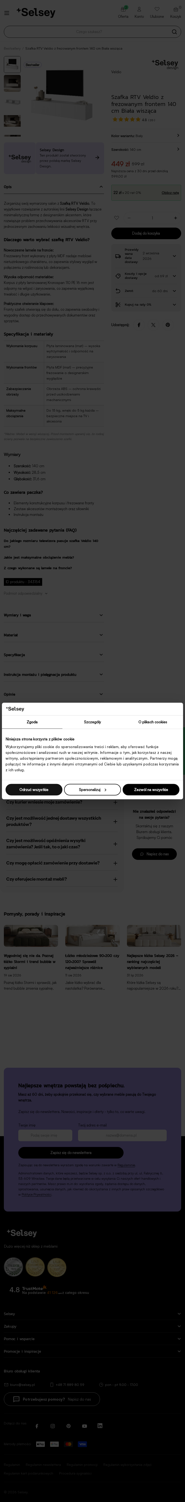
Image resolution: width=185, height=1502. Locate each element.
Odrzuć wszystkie (34, 789)
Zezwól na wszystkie (151, 789)
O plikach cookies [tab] (153, 722)
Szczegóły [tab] (92, 722)
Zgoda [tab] (32, 722)
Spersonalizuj (89, 789)
